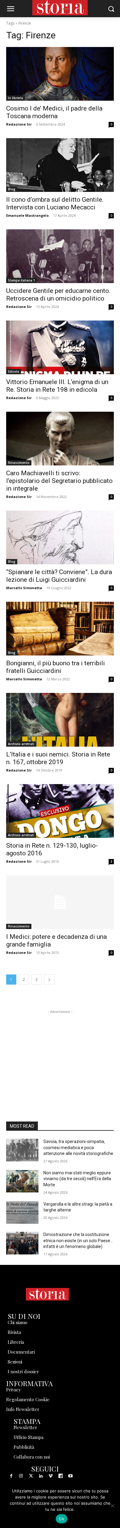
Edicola (13, 371)
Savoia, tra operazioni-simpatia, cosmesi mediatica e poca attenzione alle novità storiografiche (78, 1147)
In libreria (15, 98)
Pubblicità (24, 1447)
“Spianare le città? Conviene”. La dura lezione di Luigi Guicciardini (59, 575)
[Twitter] (31, 1476)
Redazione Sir (19, 124)
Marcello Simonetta (24, 587)
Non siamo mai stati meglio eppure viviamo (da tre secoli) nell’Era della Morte (77, 1178)
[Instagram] (21, 1476)
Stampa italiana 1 (21, 280)
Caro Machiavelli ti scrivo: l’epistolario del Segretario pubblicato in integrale (59, 480)
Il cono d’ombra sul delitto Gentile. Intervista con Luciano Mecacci (55, 203)
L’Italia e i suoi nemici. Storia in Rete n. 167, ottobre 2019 (58, 758)
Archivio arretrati (21, 744)
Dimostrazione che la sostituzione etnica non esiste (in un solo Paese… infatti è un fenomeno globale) (78, 1240)
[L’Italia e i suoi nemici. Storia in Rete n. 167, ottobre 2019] (60, 720)
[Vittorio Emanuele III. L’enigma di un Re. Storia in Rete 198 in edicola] (60, 347)
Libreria (16, 1342)
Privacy (13, 1389)
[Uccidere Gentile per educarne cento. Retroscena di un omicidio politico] (60, 256)
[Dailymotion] (61, 1476)
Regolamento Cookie (28, 1399)
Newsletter (25, 1427)
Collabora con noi (32, 1457)
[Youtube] (70, 1476)
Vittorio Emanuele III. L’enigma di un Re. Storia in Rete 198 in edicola (57, 385)
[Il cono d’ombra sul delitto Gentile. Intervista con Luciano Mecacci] (60, 165)
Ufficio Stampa (28, 1437)
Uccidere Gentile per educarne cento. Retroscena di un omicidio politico (58, 294)
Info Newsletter (22, 1409)
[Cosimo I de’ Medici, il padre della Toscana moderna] (60, 74)
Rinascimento (19, 463)
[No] (112, 1506)
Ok (61, 1518)
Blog (11, 189)
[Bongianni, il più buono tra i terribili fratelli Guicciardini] (60, 628)
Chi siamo (17, 1322)
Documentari (21, 1352)
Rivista (14, 1332)
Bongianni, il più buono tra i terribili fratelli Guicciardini (55, 667)
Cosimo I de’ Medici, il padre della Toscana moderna (54, 112)
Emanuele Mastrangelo (27, 215)
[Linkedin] (41, 1476)
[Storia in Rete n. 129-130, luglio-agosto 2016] (60, 811)
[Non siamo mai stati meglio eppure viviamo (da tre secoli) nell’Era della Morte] (22, 1181)
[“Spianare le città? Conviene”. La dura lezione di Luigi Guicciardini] (60, 537)
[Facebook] (11, 1476)
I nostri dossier (23, 1371)
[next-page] (49, 979)
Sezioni (15, 1362)
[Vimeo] (51, 1476)
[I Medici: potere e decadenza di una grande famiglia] (60, 902)
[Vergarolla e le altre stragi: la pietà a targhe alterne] (22, 1212)
